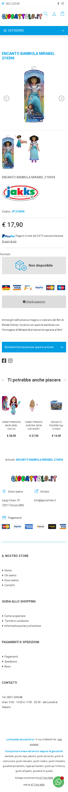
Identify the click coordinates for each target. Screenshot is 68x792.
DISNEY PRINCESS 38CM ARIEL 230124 (11, 425)
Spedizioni (11, 661)
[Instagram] (62, 3)
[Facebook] (58, 3)
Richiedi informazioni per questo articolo (29, 347)
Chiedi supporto (35, 301)
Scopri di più (9, 241)
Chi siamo (10, 575)
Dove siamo (12, 580)
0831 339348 (12, 3)
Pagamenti (11, 656)
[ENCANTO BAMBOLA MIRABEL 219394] (34, 122)
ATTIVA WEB (46, 778)
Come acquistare (15, 615)
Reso (8, 666)
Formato (5, 254)
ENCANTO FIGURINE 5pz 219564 (56, 425)
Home (8, 570)
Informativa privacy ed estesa (23, 625)
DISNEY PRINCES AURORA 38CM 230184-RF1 (33, 425)
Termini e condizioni (17, 620)
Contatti (10, 585)
